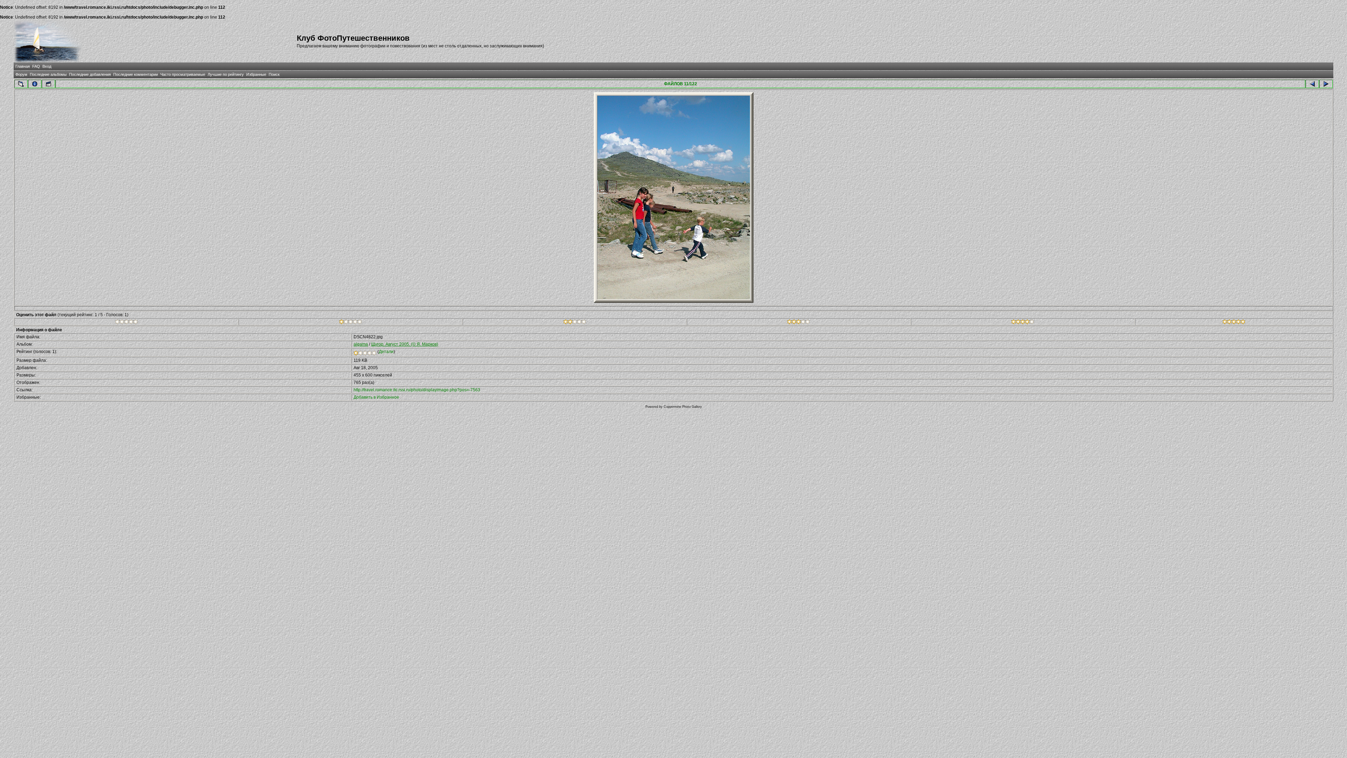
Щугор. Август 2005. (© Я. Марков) (404, 344)
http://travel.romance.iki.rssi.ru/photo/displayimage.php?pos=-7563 (417, 389)
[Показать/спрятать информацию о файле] (34, 84)
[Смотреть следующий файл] (1326, 84)
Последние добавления (90, 74)
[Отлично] (1022, 322)
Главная (22, 66)
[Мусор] (126, 322)
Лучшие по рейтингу (226, 74)
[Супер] (1233, 322)
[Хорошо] (798, 322)
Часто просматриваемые (182, 74)
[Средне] (574, 322)
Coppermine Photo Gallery (683, 406)
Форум (21, 74)
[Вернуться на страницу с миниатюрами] (21, 84)
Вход (46, 66)
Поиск (274, 74)
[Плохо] (350, 322)
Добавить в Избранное (376, 397)
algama (361, 344)
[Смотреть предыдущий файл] (1312, 84)
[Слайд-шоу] (48, 84)
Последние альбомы (48, 74)
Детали (386, 351)
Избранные (256, 74)
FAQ (36, 66)
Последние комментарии (135, 74)
